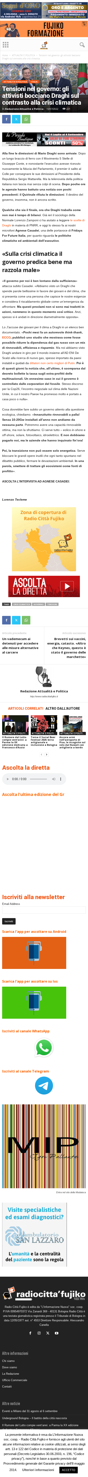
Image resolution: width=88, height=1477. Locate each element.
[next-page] (46, 754)
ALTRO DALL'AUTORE (62, 708)
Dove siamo (9, 1367)
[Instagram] (40, 1333)
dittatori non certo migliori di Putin (52, 363)
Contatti (7, 1386)
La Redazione (10, 1373)
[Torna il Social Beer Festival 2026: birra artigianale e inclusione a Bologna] (44, 725)
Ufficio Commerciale (14, 1380)
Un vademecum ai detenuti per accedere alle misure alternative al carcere (20, 645)
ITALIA (34, 81)
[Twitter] (16, 119)
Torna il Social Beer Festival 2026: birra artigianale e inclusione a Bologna (44, 741)
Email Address (11, 904)
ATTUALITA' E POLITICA (23, 55)
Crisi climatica (21, 604)
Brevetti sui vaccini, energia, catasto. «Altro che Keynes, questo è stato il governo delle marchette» (66, 648)
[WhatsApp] (26, 119)
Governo (39, 604)
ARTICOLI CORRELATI (25, 708)
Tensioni (52, 604)
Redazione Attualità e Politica (24, 108)
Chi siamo (8, 1361)
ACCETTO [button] (68, 1470)
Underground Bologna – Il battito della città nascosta (34, 1418)
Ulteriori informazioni (38, 1470)
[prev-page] (41, 754)
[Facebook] (6, 119)
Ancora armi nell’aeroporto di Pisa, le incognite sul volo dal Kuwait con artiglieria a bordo (72, 742)
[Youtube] (57, 1333)
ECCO (6, 337)
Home (5, 55)
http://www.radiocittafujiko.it (44, 696)
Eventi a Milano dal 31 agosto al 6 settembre (29, 1411)
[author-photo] (44, 677)
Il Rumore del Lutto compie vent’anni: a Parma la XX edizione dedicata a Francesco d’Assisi (15, 742)
